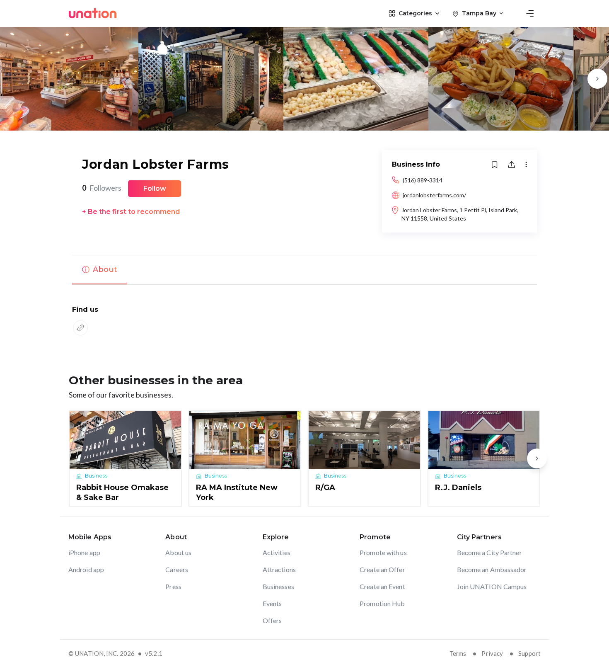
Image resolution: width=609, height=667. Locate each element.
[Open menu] (530, 13)
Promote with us (383, 552)
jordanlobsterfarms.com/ (434, 195)
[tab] (99, 269)
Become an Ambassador (492, 569)
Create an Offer (382, 569)
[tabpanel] (304, 321)
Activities (276, 552)
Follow (154, 188)
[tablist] (304, 269)
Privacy (492, 653)
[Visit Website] (80, 328)
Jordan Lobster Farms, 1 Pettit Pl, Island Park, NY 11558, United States (459, 214)
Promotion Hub (382, 603)
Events (272, 603)
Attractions (279, 569)
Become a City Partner (489, 552)
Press (173, 586)
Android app (86, 569)
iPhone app (84, 552)
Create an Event (382, 586)
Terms (458, 653)
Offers (272, 620)
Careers (176, 569)
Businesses (278, 586)
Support (529, 653)
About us (178, 552)
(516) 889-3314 (422, 180)
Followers (101, 187)
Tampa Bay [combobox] (479, 13)
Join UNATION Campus (492, 586)
